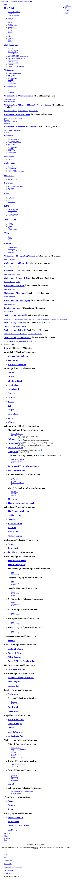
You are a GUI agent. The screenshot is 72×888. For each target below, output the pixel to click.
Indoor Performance (9, 101)
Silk (9, 35)
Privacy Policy (8, 864)
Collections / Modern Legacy (17, 300)
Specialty (11, 198)
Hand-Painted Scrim (61, 319)
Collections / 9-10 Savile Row (17, 278)
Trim (6, 233)
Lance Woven (11, 202)
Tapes (9, 240)
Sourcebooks (11, 249)
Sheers (9, 33)
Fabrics (6, 4)
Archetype (31, 319)
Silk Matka (14, 130)
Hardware (9, 175)
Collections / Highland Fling (17, 263)
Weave (10, 41)
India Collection (19, 118)
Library (7, 244)
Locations (67, 12)
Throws (10, 159)
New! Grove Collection (10, 111)
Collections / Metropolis (15, 293)
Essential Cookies (23, 450)
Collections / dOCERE (14, 285)
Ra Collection (8, 123)
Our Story (68, 9)
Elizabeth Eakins (12, 53)
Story (5, 835)
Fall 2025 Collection (13, 15)
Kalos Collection (33, 111)
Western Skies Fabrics (14, 12)
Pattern (10, 30)
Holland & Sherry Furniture (15, 186)
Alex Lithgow (12, 188)
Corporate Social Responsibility (13, 867)
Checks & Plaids (12, 25)
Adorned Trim (12, 168)
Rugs (6, 205)
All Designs (9, 19)
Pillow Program (12, 170)
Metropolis (11, 81)
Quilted (10, 32)
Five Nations (23, 334)
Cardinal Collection (23, 111)
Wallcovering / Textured (15, 323)
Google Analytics (35, 450)
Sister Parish (31, 334)
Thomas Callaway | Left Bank (16, 66)
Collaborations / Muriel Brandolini (20, 127)
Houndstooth (11, 29)
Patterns (10, 212)
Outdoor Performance (10, 99)
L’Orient (6, 120)
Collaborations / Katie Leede (17, 114)
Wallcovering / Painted (14, 315)
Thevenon (10, 64)
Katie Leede (12, 61)
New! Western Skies (13, 139)
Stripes (10, 36)
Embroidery (9, 163)
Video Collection (12, 247)
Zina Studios (38, 334)
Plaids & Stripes (12, 211)
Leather (7, 193)
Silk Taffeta (7, 130)
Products (6, 132)
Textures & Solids (13, 209)
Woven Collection (9, 118)
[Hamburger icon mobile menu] (6, 1)
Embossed (7, 311)
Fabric (6, 259)
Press (66, 13)
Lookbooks (11, 252)
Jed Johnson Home (13, 60)
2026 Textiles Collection (11, 326)
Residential (11, 200)
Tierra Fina (11, 13)
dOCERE (10, 80)
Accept (20, 451)
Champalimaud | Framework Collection (15, 341)
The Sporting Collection (14, 73)
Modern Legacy (12, 83)
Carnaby (10, 76)
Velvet (9, 40)
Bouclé (10, 22)
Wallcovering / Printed (14, 330)
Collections (9, 70)
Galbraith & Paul (12, 215)
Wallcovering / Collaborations (17, 337)
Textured (11, 224)
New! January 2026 (13, 141)
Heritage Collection (13, 179)
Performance (10, 87)
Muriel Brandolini (13, 63)
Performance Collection (10, 121)
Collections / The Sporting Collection (20, 256)
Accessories (9, 156)
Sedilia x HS (11, 189)
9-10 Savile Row (12, 78)
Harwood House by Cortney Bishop (18, 56)
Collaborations (11, 45)
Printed (10, 226)
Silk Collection (22, 326)
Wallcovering (10, 219)
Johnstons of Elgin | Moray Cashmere (18, 58)
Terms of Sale (8, 860)
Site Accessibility (9, 870)
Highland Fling (12, 75)
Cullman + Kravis (13, 50)
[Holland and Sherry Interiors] (22, 1)
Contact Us (7, 854)
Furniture (8, 183)
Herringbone (11, 27)
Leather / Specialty (12, 308)
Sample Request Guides (14, 250)
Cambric (19, 130)
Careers (67, 10)
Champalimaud (12, 49)
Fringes (10, 238)
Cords (9, 237)
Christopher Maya (13, 52)
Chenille (10, 24)
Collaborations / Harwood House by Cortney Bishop (27, 105)
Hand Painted (14, 311)
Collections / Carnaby (14, 271)
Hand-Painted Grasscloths (21, 319)
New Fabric (9, 8)
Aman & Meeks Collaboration (16, 171)
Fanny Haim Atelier (13, 55)
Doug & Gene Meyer (14, 214)
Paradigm (52, 319)
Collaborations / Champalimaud (18, 96)
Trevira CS (11, 92)
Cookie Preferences (9, 873)
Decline (26, 451)
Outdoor (10, 90)
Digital (10, 228)
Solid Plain (11, 38)
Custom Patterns (12, 167)
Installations (68, 6)
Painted (10, 223)
